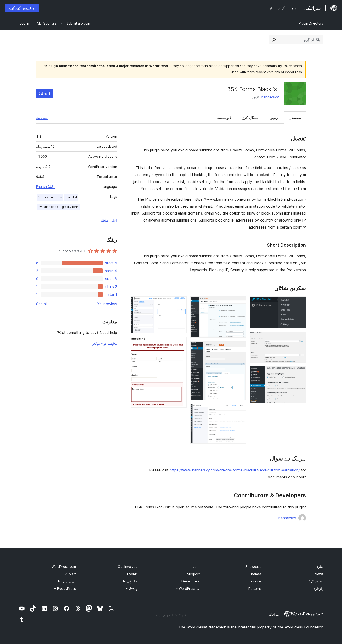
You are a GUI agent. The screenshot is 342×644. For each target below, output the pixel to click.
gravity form (70, 207)
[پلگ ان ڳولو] (274, 39)
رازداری (318, 589)
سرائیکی (273, 614)
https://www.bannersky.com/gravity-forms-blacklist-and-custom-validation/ (235, 470)
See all (41, 303)
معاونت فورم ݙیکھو (104, 343)
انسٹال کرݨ (250, 117)
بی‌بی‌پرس (67, 581)
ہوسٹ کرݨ (315, 581)
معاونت (42, 117)
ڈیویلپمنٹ (223, 117)
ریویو (274, 117)
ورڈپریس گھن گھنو (21, 8)
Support (193, 574)
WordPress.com (62, 567)
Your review (107, 303)
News (319, 574)
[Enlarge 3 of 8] (299, 372)
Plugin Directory (311, 23)
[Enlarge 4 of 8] (240, 302)
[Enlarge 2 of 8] (299, 338)
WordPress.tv (187, 589)
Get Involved (128, 567)
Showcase (253, 567)
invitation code (48, 207)
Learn (195, 567)
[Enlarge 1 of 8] (299, 302)
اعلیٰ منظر (108, 220)
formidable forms (50, 197)
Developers (190, 581)
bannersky (270, 97)
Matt (70, 574)
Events (132, 574)
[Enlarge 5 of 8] (240, 347)
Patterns (255, 589)
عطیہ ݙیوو (130, 581)
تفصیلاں (295, 117)
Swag (131, 589)
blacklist (71, 197)
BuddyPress (64, 589)
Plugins (256, 581)
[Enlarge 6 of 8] (240, 410)
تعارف (319, 567)
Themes (255, 574)
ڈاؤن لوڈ (44, 93)
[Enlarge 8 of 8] (180, 343)
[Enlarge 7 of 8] (180, 302)
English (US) (45, 187)
